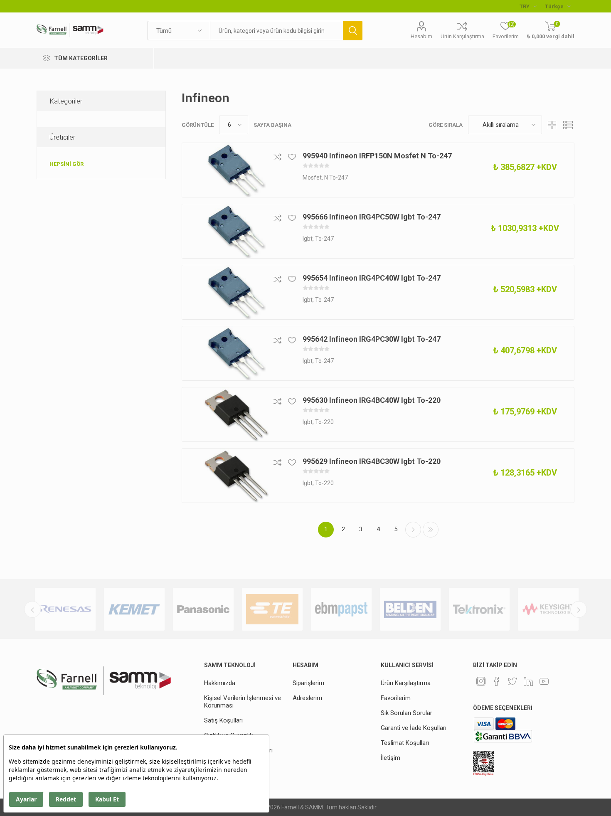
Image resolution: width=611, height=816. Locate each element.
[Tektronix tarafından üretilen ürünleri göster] (479, 609)
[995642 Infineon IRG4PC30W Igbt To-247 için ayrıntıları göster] (236, 353)
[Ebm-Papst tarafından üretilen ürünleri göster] (341, 609)
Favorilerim (396, 698)
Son (431, 529)
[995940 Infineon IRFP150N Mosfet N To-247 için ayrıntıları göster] (236, 170)
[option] (65, 609)
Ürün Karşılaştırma (462, 36)
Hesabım (421, 36)
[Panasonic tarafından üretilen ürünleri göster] (203, 609)
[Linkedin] (528, 681)
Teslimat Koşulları (405, 743)
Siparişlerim (308, 683)
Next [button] (578, 609)
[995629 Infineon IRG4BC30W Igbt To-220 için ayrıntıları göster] (236, 476)
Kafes (552, 125)
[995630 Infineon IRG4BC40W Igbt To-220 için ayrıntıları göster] (236, 414)
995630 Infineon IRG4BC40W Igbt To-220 (372, 400)
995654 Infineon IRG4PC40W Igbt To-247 (372, 278)
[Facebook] (496, 681)
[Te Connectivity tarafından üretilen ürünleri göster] (272, 609)
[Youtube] (544, 681)
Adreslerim (307, 698)
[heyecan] (512, 681)
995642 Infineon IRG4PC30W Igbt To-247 (372, 339)
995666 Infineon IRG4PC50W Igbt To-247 (372, 216)
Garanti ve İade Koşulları (413, 728)
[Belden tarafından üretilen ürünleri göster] (410, 609)
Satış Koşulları (223, 720)
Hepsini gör (66, 164)
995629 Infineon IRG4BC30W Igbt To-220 (372, 461)
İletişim (390, 758)
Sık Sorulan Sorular (406, 713)
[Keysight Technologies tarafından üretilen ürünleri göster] (548, 609)
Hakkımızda (219, 683)
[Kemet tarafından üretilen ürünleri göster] (134, 609)
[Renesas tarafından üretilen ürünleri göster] (65, 609)
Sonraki (413, 529)
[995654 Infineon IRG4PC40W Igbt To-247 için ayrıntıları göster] (236, 292)
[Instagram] (481, 681)
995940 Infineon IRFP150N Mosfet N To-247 (377, 155)
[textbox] (276, 30)
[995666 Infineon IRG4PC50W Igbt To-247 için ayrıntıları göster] (236, 231)
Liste (568, 125)
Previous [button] (32, 609)
